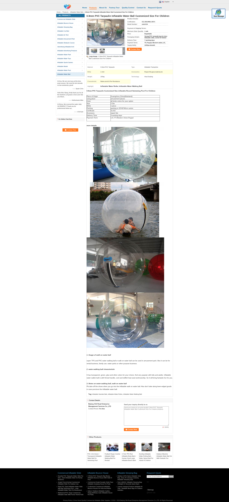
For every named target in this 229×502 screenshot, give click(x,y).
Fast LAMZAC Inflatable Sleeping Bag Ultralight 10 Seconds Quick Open (129, 483)
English (167, 2)
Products (93, 8)
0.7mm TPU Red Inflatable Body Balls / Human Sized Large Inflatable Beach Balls (129, 457)
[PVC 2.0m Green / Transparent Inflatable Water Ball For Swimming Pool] (95, 447)
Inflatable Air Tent (62, 35)
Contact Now (135, 49)
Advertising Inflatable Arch (65, 47)
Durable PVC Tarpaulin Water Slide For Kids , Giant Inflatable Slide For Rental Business (70, 477)
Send (171, 476)
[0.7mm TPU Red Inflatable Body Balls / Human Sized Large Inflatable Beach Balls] (129, 447)
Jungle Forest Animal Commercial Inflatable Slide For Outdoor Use (69, 483)
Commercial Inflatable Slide (66, 19)
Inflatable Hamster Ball (99, 394)
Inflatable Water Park (64, 54)
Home (84, 8)
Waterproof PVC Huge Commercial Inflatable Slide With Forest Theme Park (70, 493)
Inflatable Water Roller (115, 394)
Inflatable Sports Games (65, 62)
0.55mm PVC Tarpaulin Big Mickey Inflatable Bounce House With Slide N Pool (100, 477)
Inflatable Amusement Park (66, 39)
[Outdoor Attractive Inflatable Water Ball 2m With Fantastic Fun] (164, 447)
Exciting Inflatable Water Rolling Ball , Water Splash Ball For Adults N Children (146, 457)
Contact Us (141, 8)
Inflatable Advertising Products (67, 51)
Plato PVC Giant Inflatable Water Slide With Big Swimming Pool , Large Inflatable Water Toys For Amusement (70, 488)
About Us (103, 8)
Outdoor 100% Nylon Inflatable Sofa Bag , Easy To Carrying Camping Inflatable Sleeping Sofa (129, 477)
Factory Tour (114, 8)
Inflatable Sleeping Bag (65, 27)
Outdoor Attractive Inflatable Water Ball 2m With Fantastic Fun (164, 456)
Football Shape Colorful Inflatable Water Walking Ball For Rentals (112, 457)
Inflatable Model (62, 66)
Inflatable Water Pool (64, 70)
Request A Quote (155, 8)
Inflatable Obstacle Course (66, 43)
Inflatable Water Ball (76, 12)
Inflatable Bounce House (65, 23)
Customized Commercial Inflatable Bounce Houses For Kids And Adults (99, 487)
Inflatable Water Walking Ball (132, 394)
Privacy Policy (67, 500)
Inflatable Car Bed (63, 31)
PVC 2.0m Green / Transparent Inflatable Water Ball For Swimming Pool (94, 457)
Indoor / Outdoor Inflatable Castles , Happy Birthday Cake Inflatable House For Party (100, 492)
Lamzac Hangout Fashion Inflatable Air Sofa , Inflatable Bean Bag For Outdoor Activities (130, 488)
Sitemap (150, 490)
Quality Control (128, 8)
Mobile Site (151, 493)
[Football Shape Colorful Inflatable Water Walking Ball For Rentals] (112, 447)
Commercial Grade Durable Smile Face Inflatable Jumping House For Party (100, 483)
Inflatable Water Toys (64, 58)
